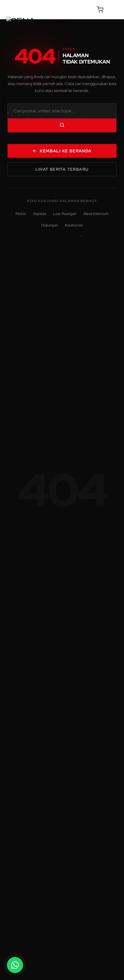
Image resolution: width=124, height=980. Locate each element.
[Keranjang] (100, 9)
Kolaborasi (74, 225)
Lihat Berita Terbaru (62, 169)
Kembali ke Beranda (65, 150)
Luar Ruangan (64, 213)
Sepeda (39, 213)
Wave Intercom (95, 213)
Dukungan (49, 225)
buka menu (114, 9)
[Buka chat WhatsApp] (15, 965)
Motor (21, 213)
